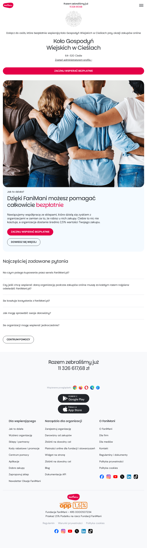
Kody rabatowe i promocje (24, 448)
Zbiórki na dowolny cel (58, 441)
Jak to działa (16, 428)
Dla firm (103, 435)
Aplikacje (14, 461)
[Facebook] (101, 476)
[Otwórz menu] (141, 5)
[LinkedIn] (129, 476)
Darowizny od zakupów (58, 435)
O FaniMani (105, 428)
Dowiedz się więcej (24, 242)
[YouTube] (115, 476)
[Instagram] (108, 476)
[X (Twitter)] (122, 476)
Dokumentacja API (55, 474)
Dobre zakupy (17, 468)
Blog (47, 468)
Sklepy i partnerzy (19, 441)
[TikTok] (135, 476)
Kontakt (103, 448)
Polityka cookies (108, 468)
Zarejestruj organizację (58, 428)
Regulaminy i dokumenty (113, 454)
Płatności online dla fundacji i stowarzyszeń (70, 448)
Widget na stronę (55, 454)
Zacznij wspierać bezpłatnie (73, 70)
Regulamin (48, 523)
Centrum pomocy (18, 339)
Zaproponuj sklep (19, 474)
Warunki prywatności (70, 523)
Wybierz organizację (20, 435)
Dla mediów (106, 441)
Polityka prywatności (111, 461)
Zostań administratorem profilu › (73, 59)
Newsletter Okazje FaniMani (25, 481)
